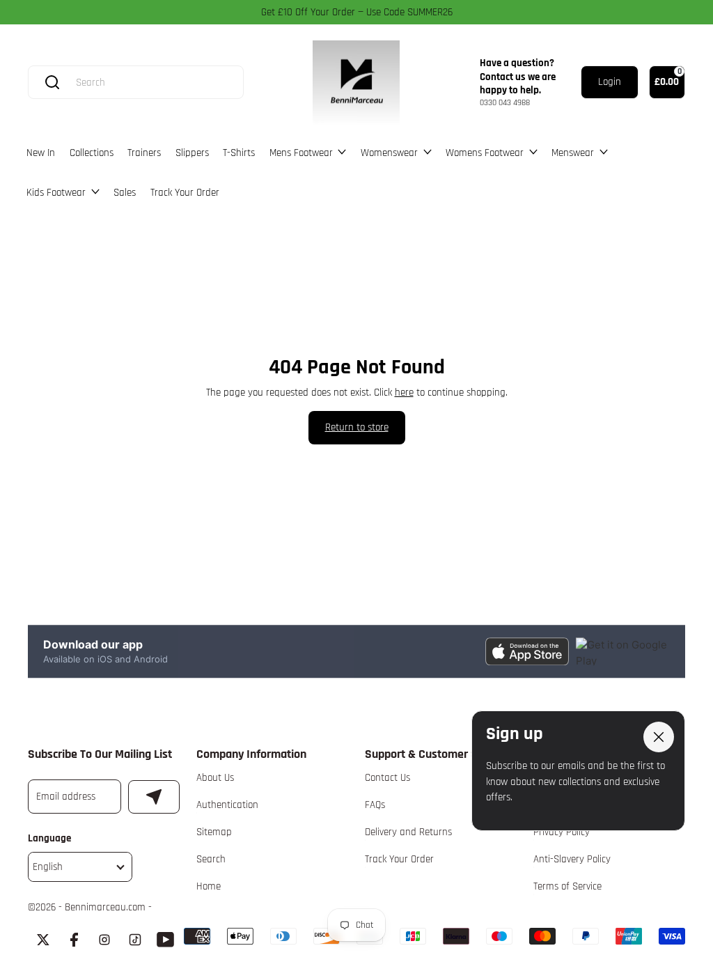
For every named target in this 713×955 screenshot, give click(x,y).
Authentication (227, 805)
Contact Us (387, 777)
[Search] (52, 82)
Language (49, 838)
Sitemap (214, 832)
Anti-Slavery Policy (572, 859)
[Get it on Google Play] (623, 651)
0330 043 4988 (505, 103)
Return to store (357, 427)
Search (211, 859)
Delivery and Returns (408, 832)
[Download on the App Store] (527, 651)
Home (208, 886)
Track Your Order (399, 859)
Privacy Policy (561, 832)
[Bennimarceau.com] (356, 82)
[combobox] (149, 82)
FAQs (375, 805)
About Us (215, 777)
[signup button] (154, 797)
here (404, 392)
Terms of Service (567, 886)
